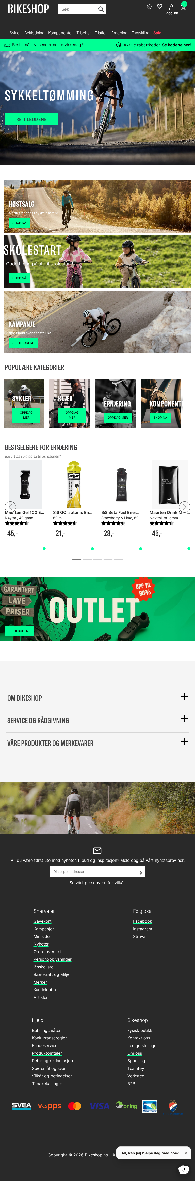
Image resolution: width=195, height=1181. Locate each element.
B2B (131, 1083)
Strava (139, 936)
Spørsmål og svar (49, 1068)
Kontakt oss (138, 1037)
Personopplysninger (53, 959)
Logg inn (171, 13)
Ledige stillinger (142, 1045)
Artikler (41, 997)
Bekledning (34, 32)
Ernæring (119, 32)
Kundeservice (44, 1045)
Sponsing (136, 1060)
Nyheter (41, 944)
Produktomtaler (47, 1053)
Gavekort (43, 921)
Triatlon (101, 32)
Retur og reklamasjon (52, 1060)
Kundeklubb (45, 989)
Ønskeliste (43, 966)
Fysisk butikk (139, 1030)
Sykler (15, 32)
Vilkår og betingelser (52, 1075)
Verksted (135, 1075)
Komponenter (60, 32)
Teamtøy (135, 1068)
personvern (95, 882)
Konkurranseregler (49, 1037)
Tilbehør (83, 32)
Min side (42, 936)
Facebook (142, 921)
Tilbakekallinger (47, 1083)
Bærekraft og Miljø (52, 974)
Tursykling (141, 32)
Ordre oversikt (47, 951)
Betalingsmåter (46, 1030)
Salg (157, 32)
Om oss (134, 1053)
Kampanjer (44, 928)
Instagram (142, 928)
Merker (40, 982)
